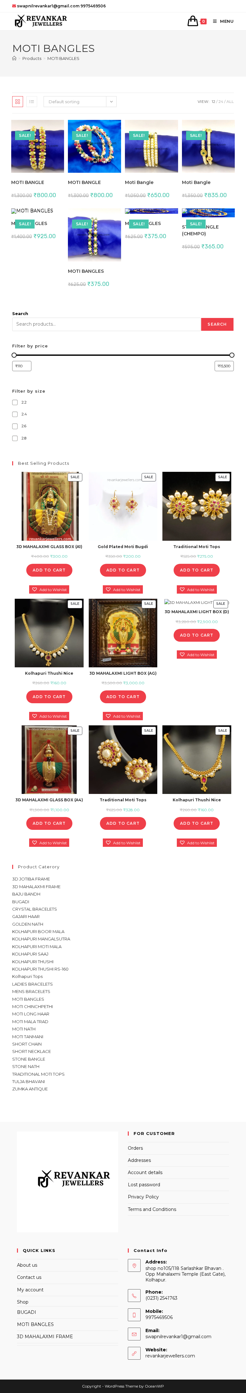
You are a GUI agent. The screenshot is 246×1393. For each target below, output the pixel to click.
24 (220, 101)
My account (30, 1290)
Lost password (144, 1185)
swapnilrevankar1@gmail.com (178, 1336)
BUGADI (26, 1312)
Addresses (139, 1160)
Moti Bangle (139, 182)
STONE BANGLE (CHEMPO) (200, 230)
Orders (135, 1148)
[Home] (14, 58)
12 (213, 101)
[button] (40, 127)
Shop (23, 1302)
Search (20, 313)
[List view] (31, 101)
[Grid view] (17, 101)
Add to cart (49, 570)
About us (27, 1265)
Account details (145, 1172)
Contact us (29, 1277)
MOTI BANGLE (27, 182)
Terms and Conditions (152, 1209)
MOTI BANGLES (63, 58)
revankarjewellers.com (170, 1356)
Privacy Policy (143, 1197)
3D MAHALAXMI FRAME (45, 1336)
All (230, 101)
